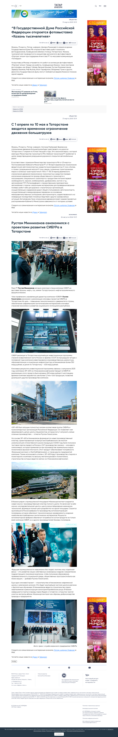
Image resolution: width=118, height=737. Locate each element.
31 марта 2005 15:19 (70, 22)
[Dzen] (69, 667)
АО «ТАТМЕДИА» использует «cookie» (91, 711)
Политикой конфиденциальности (76, 731)
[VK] (28, 667)
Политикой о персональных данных (55, 731)
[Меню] (105, 6)
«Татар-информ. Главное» (64, 78)
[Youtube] (89, 667)
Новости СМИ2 (18, 109)
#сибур (14, 661)
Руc (12, 6)
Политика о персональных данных (91, 705)
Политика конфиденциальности (90, 718)
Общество (73, 19)
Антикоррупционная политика (90, 708)
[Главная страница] (58, 6)
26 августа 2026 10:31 (69, 217)
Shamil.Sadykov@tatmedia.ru (90, 722)
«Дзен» (35, 85)
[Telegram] (48, 667)
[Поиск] (96, 6)
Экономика (73, 214)
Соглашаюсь (59, 734)
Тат (20, 6)
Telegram (43, 85)
